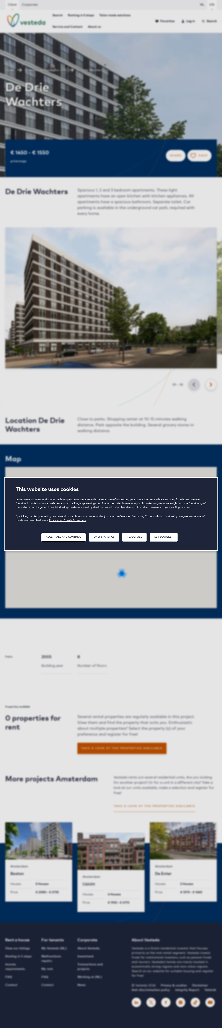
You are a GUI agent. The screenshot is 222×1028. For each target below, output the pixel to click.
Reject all (134, 537)
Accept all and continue (63, 537)
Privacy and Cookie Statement (67, 520)
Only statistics (104, 537)
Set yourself (163, 537)
